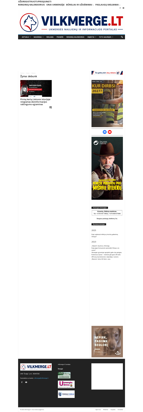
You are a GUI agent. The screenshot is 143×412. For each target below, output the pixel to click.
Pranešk (60, 37)
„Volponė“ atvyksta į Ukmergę (100, 246)
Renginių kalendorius (31, 4)
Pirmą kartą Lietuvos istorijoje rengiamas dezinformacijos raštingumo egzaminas (35, 102)
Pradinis (22, 73)
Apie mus (98, 409)
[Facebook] (120, 8)
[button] (122, 37)
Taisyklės (112, 409)
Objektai (90, 37)
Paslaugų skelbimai (107, 4)
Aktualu (25, 37)
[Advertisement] (71, 55)
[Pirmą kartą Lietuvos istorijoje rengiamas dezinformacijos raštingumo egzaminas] (36, 88)
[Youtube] (123, 8)
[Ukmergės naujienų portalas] (71, 22)
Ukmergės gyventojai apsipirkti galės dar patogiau (106, 252)
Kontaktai (120, 409)
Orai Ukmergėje (55, 4)
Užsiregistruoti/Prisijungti (34, 1)
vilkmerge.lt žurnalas (64, 364)
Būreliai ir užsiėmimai (79, 4)
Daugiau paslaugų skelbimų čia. (107, 218)
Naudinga (38, 37)
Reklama (49, 37)
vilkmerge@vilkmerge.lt (41, 378)
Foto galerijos (105, 37)
